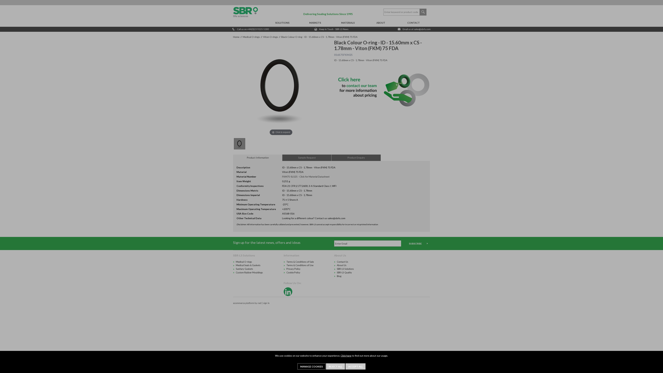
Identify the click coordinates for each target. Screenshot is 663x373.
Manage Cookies (311, 366)
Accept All (355, 366)
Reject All (335, 366)
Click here (346, 355)
